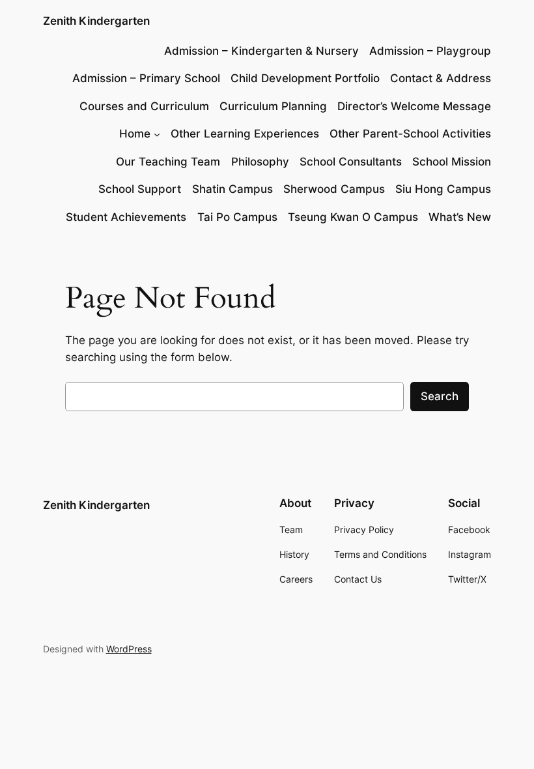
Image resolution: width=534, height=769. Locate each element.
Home (134, 133)
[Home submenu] (157, 133)
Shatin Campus (232, 189)
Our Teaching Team (168, 161)
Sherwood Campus (334, 189)
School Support (139, 189)
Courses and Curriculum (144, 106)
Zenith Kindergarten (96, 20)
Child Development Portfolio (305, 78)
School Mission (451, 161)
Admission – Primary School (146, 78)
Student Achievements (126, 217)
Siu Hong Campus (443, 189)
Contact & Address (440, 78)
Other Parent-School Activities (410, 133)
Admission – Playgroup (430, 50)
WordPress (129, 648)
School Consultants (351, 161)
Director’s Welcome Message (414, 106)
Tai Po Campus (237, 217)
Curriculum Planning (273, 106)
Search (439, 396)
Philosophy (260, 161)
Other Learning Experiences (245, 133)
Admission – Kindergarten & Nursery (261, 50)
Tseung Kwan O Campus (353, 217)
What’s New (460, 217)
